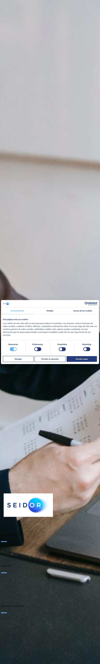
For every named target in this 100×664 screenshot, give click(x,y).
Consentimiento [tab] (17, 311)
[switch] (37, 349)
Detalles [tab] (50, 311)
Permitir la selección (50, 359)
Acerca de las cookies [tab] (82, 311)
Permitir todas (82, 359)
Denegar (18, 359)
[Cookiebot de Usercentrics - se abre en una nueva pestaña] (86, 304)
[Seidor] (28, 505)
